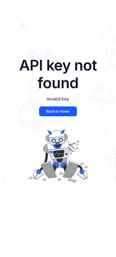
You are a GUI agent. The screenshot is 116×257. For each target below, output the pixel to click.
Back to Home (58, 111)
